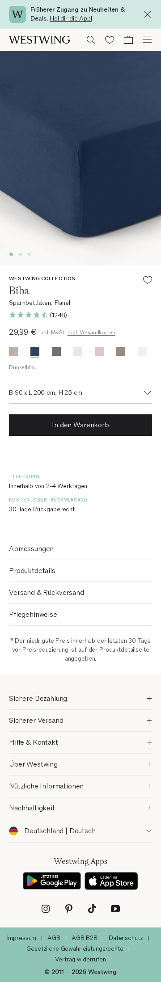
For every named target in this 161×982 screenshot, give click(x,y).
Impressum (22, 938)
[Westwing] (39, 40)
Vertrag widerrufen (80, 959)
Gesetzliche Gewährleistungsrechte (74, 948)
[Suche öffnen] (90, 39)
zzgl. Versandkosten (91, 332)
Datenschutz (126, 938)
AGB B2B (84, 938)
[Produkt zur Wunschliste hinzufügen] (147, 281)
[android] (52, 881)
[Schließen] (150, 14)
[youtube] (115, 908)
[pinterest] (69, 908)
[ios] (111, 881)
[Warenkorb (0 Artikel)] (128, 39)
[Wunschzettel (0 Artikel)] (109, 39)
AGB (53, 938)
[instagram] (45, 908)
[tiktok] (92, 908)
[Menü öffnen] (147, 39)
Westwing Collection (42, 278)
